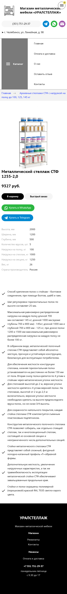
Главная (38, 43)
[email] (62, 24)
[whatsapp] (54, 24)
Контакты (39, 84)
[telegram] (46, 24)
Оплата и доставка (44, 53)
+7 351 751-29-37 (33, 566)
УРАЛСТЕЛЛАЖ (33, 517)
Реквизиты (33, 539)
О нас (37, 63)
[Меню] (61, 5)
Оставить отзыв (43, 74)
